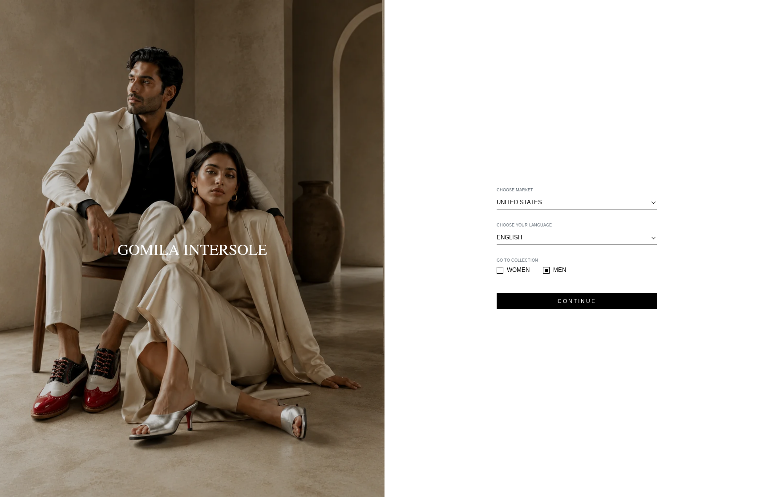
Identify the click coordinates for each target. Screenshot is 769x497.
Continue (577, 301)
